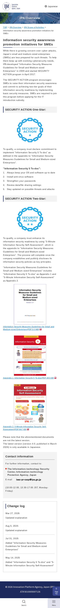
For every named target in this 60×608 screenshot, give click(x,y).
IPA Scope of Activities (34, 27)
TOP (5, 27)
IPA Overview (16, 27)
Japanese (53, 6)
